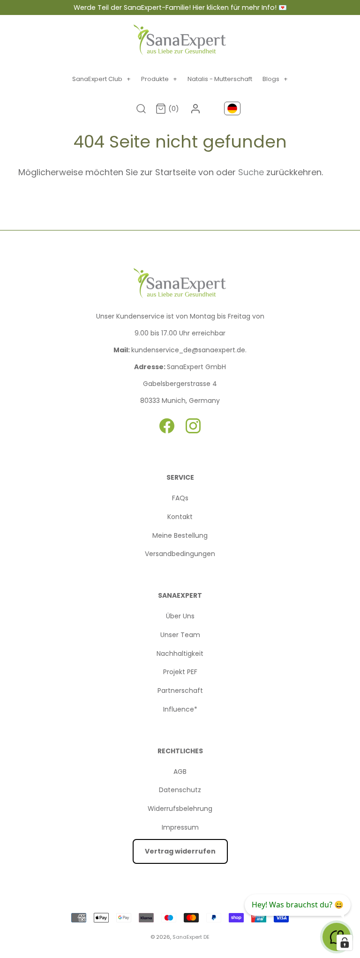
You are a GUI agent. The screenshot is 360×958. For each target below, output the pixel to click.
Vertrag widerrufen (180, 851)
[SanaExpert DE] (180, 40)
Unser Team (180, 634)
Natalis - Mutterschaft (220, 78)
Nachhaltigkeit (180, 653)
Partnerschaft (180, 690)
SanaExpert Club (101, 78)
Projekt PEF (180, 671)
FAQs (180, 498)
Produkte (159, 78)
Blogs (275, 78)
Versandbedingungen (180, 553)
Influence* (180, 709)
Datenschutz (180, 790)
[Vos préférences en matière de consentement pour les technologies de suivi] (344, 943)
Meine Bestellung (180, 535)
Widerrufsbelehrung (180, 808)
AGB (180, 771)
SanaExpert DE (191, 937)
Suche (252, 172)
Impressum (180, 827)
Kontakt (180, 516)
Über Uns (180, 616)
